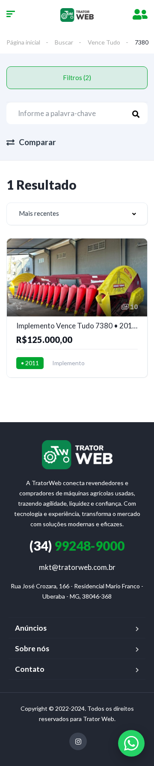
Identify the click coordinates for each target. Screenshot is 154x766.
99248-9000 (77, 545)
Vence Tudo (104, 42)
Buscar (64, 42)
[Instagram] (78, 741)
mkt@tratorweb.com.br (77, 567)
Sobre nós (32, 648)
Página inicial (23, 42)
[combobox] (77, 214)
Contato (29, 669)
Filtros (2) (77, 77)
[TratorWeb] (76, 15)
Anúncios (31, 627)
